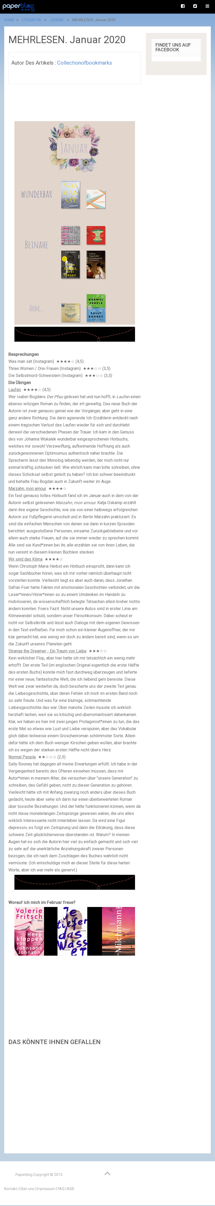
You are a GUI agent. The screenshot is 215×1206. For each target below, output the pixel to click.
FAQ (61, 1189)
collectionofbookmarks (84, 63)
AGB (70, 1189)
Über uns (26, 1189)
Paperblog (24, 1175)
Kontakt (10, 1189)
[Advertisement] (74, 1098)
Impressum (45, 1189)
